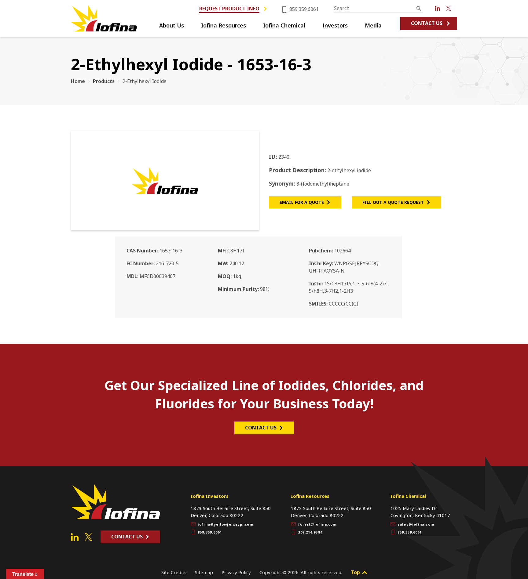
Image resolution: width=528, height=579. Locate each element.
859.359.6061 (303, 9)
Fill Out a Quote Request (393, 202)
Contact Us (426, 23)
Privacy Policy (236, 572)
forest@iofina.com (317, 524)
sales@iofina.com (416, 524)
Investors (335, 26)
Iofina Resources (223, 26)
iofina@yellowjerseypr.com (225, 524)
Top (356, 572)
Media (373, 26)
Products (104, 81)
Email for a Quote (302, 202)
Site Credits (173, 572)
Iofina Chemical (284, 26)
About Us (171, 26)
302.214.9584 (310, 532)
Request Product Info (229, 8)
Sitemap (204, 572)
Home (78, 81)
